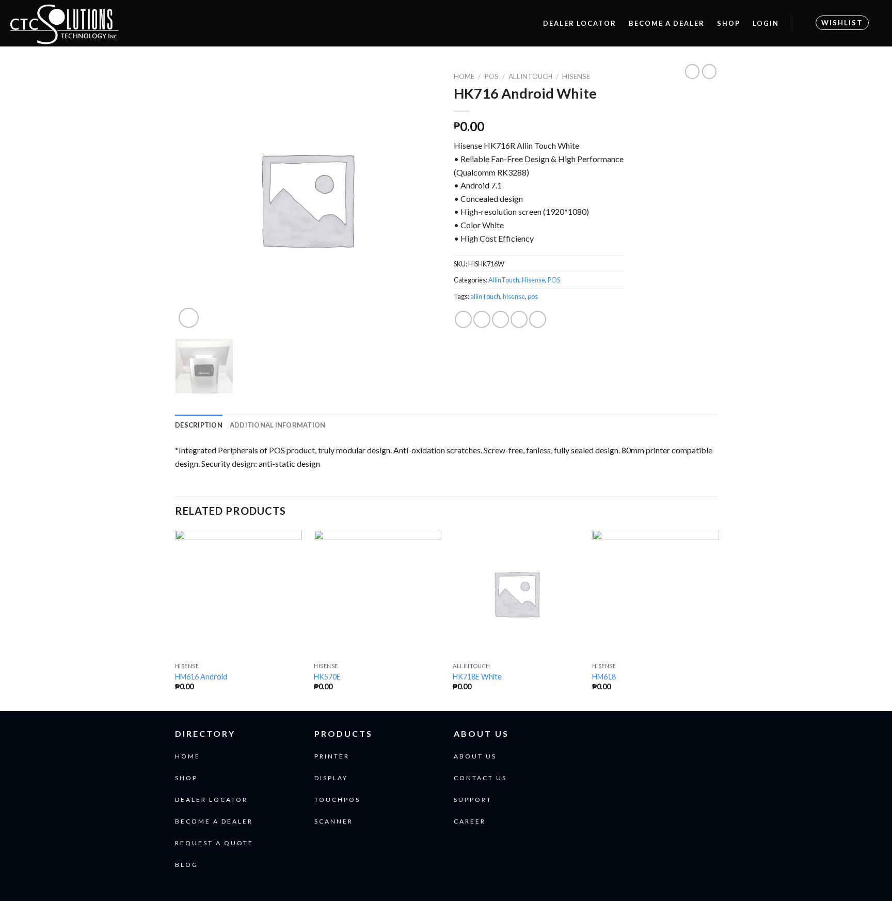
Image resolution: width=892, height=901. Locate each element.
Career (470, 821)
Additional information (278, 425)
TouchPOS (337, 799)
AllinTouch (530, 76)
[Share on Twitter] (481, 319)
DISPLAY (331, 778)
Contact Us (480, 778)
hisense (514, 296)
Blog (186, 864)
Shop (728, 23)
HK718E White (477, 676)
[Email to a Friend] (500, 319)
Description (198, 425)
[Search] (526, 23)
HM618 (604, 676)
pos (533, 296)
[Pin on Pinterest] (519, 319)
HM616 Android (201, 676)
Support (473, 799)
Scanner (333, 821)
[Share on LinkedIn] (537, 319)
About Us (475, 756)
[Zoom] (189, 318)
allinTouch (485, 296)
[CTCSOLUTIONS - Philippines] (171, 23)
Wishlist (842, 23)
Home (464, 76)
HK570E (327, 676)
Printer (331, 756)
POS (491, 76)
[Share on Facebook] (463, 319)
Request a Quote (214, 843)
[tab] (198, 425)
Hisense (576, 76)
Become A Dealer (667, 23)
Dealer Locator (579, 23)
